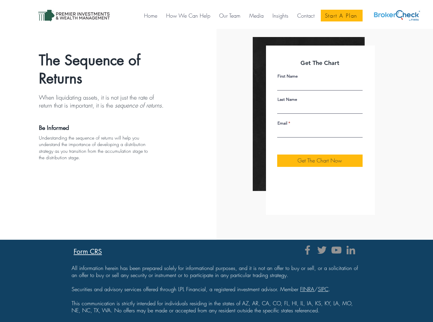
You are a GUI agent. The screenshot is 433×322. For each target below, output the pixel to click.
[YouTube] (336, 250)
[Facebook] (307, 250)
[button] (256, 15)
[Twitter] (322, 250)
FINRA (307, 289)
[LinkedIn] (351, 250)
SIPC (323, 289)
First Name (287, 76)
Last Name (287, 99)
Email (282, 123)
